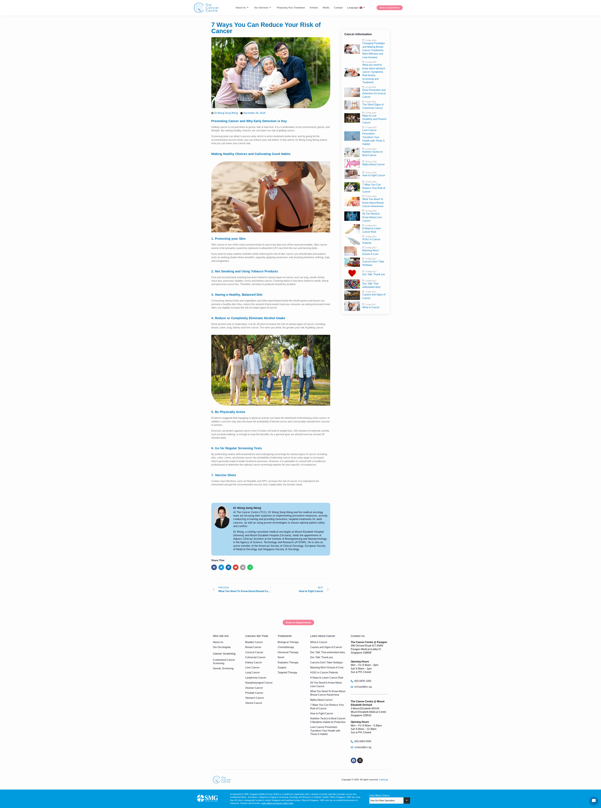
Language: (353, 7)
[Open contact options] (594, 801)
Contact (338, 7)
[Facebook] (353, 760)
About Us (241, 7)
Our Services (261, 7)
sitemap (384, 779)
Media (326, 7)
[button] (214, 567)
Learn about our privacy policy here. (277, 803)
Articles (314, 7)
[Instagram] (360, 760)
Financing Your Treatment (291, 7)
